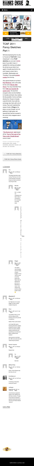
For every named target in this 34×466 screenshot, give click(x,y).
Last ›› (26, 38)
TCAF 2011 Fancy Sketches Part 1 (14, 154)
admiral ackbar (6, 143)
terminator (12, 146)
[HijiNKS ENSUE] (17, 3)
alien (11, 143)
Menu (6, 10)
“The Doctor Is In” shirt (10, 132)
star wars (5, 146)
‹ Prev (12, 38)
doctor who (11, 144)
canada (14, 143)
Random (17, 38)
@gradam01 (12, 296)
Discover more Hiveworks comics (14, 33)
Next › (22, 38)
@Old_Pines (12, 365)
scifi (20, 144)
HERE (18, 61)
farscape (17, 144)
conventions (5, 144)
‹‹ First (7, 38)
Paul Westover (7, 83)
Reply (11, 173)
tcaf (8, 146)
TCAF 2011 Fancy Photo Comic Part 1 (15, 159)
